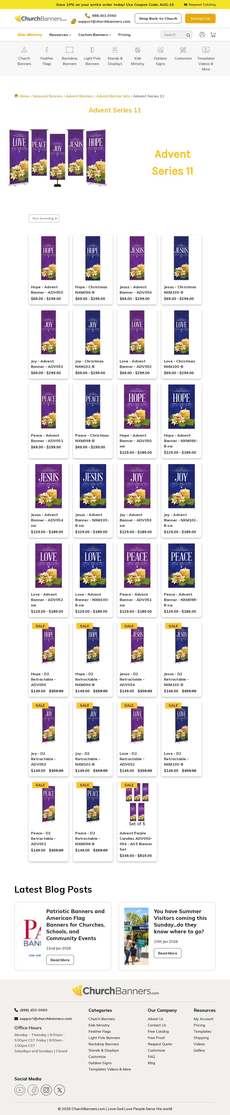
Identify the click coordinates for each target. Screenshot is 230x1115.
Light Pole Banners (104, 1037)
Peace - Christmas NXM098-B (92, 438)
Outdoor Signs (100, 1063)
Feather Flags (99, 1031)
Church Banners (101, 1019)
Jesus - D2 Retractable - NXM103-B (176, 679)
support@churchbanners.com (104, 21)
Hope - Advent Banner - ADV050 (47, 290)
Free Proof (156, 1037)
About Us (155, 1019)
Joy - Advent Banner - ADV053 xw (136, 520)
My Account (203, 1019)
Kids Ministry (30, 34)
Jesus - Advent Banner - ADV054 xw (47, 520)
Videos (199, 1044)
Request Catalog (202, 4)
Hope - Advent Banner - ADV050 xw (136, 440)
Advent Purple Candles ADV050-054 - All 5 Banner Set (136, 841)
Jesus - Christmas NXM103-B (180, 290)
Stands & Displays (103, 1050)
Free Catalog (158, 1031)
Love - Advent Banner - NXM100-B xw (92, 599)
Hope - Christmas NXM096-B (91, 290)
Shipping (201, 1037)
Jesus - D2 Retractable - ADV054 (132, 679)
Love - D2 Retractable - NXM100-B (176, 758)
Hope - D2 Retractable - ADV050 (43, 679)
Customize (97, 1056)
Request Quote (160, 1044)
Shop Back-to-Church (158, 18)
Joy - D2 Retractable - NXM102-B (87, 758)
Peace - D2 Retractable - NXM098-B (87, 838)
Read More (60, 960)
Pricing (124, 34)
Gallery (199, 1050)
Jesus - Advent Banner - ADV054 (136, 290)
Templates (202, 1031)
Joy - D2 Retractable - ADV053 (43, 758)
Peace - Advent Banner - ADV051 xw (136, 599)
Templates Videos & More (109, 1069)
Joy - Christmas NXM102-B (89, 364)
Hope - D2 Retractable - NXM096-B (87, 679)
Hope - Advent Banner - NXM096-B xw (181, 440)
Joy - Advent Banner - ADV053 (47, 364)
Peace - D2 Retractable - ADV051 (43, 838)
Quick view (48, 251)
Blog (151, 1063)
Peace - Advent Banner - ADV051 (47, 438)
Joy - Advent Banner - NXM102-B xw (181, 520)
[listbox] (44, 218)
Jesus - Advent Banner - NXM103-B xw (92, 520)
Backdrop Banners (103, 1044)
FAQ (151, 1056)
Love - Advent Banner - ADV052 (136, 364)
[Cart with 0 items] (213, 34)
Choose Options (48, 264)
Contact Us (200, 18)
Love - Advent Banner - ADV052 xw (47, 599)
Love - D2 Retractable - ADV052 (132, 758)
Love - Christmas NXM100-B (179, 364)
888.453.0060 (104, 15)
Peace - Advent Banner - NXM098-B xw (181, 599)
